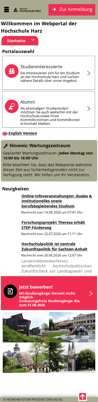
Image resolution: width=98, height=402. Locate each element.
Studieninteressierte (50, 73)
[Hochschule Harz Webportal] (27, 9)
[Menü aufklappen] (6, 10)
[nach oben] (82, 396)
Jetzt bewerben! (49, 295)
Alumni (50, 112)
